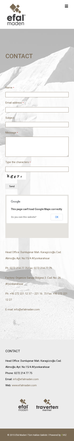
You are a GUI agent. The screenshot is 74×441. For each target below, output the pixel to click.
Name (9, 87)
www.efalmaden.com (24, 385)
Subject (9, 117)
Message (11, 132)
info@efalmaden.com (27, 309)
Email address (14, 102)
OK (56, 217)
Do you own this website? (23, 217)
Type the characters (18, 162)
